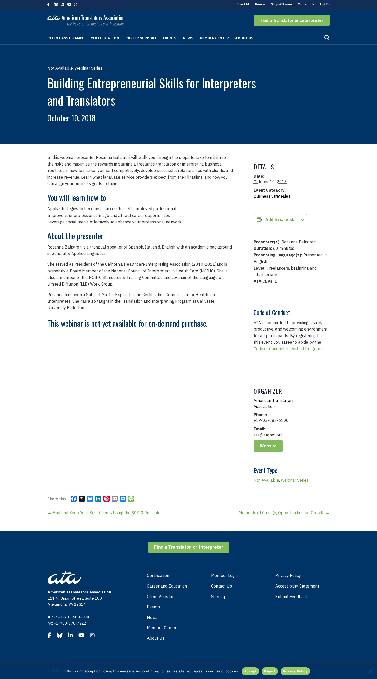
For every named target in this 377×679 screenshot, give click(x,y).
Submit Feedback (291, 596)
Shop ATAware (281, 4)
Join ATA (243, 4)
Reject (269, 671)
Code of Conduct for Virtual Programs (288, 348)
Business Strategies (272, 196)
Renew (260, 4)
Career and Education (167, 586)
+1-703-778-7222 (70, 623)
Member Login (224, 575)
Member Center (214, 38)
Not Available (266, 480)
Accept (250, 671)
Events (169, 38)
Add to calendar (281, 219)
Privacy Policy (288, 575)
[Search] (327, 37)
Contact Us (306, 4)
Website (268, 445)
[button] (292, 20)
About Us (244, 38)
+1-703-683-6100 (74, 616)
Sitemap (218, 596)
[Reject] (370, 671)
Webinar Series (295, 480)
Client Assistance (65, 38)
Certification (105, 38)
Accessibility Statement (297, 586)
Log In (325, 4)
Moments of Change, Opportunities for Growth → (284, 512)
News (188, 38)
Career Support (140, 38)
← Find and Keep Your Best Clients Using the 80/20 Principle (104, 512)
